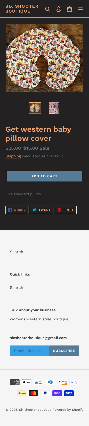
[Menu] (80, 8)
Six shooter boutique (22, 9)
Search (16, 251)
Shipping (13, 156)
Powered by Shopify (68, 409)
